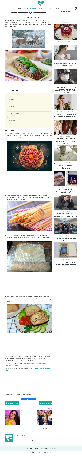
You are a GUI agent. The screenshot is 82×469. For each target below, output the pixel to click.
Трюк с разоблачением (65, 136)
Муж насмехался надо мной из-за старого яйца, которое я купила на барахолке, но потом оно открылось (65, 262)
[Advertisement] (28, 184)
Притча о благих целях (65, 62)
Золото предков (65, 187)
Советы (26, 8)
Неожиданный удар (65, 211)
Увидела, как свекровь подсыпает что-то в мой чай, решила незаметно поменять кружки (65, 65)
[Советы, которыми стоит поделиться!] (41, 3)
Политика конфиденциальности (48, 448)
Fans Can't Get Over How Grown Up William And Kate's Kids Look (44, 427)
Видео (57, 8)
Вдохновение (42, 8)
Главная (19, 8)
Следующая (45, 403)
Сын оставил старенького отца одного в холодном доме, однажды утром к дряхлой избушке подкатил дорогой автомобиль (65, 90)
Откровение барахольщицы (65, 259)
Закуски (23, 17)
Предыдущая (13, 403)
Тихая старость (65, 85)
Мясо (39, 17)
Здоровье (50, 8)
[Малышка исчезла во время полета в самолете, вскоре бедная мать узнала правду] (65, 226)
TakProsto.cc (34, 452)
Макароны (33, 17)
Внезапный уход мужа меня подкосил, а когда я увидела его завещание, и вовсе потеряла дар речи (65, 214)
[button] (12, 29)
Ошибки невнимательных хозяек (65, 41)
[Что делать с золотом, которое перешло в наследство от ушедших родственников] (65, 179)
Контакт (32, 448)
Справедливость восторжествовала (65, 111)
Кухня (28, 17)
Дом (18, 17)
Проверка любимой (65, 162)
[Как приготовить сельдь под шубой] (65, 32)
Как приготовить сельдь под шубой (65, 43)
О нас (27, 448)
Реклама (37, 448)
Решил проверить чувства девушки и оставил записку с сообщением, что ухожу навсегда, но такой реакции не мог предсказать (65, 166)
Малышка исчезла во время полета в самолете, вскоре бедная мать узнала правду (65, 238)
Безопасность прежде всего (65, 235)
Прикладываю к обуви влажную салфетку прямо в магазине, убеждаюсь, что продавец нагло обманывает (65, 141)
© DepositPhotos (28, 83)
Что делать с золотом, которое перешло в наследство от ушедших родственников (65, 191)
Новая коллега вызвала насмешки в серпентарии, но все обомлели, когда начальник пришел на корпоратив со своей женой (65, 115)
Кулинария (33, 8)
